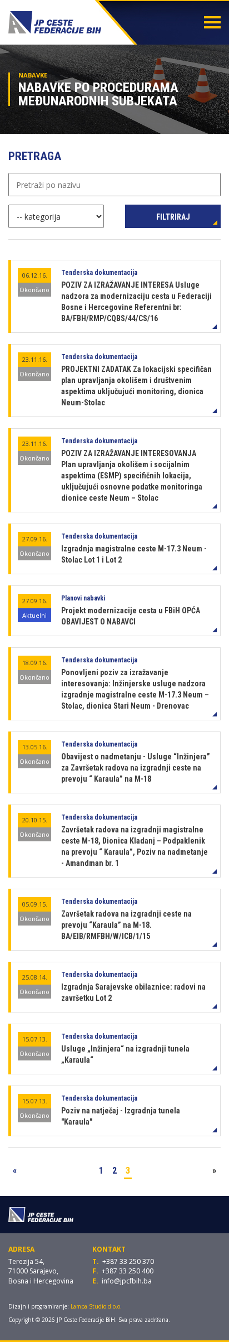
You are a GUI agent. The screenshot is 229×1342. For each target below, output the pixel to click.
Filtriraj (173, 216)
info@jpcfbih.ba (127, 1281)
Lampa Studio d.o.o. (96, 1306)
